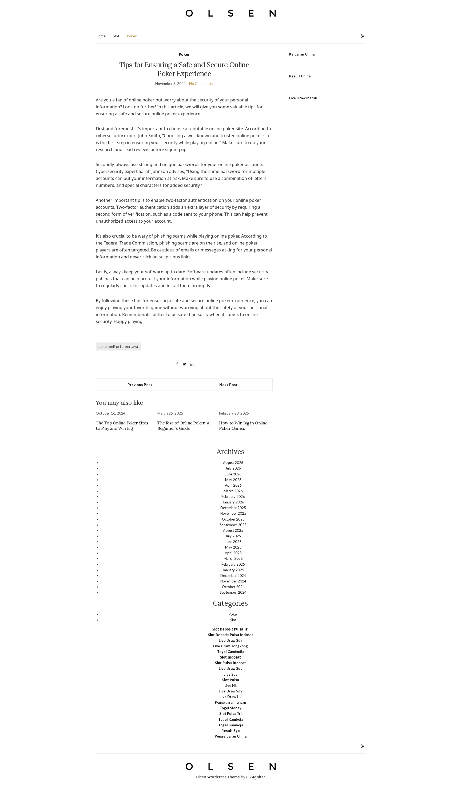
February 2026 (233, 496)
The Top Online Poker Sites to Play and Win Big (122, 425)
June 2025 (233, 541)
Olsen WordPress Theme (218, 776)
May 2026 (233, 480)
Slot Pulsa (230, 679)
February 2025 (233, 564)
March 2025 (233, 558)
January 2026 (233, 502)
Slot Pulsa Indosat (230, 662)
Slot (116, 36)
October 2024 (233, 587)
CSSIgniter (255, 776)
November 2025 (233, 513)
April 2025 (233, 553)
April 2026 (233, 485)
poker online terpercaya (118, 346)
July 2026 (233, 468)
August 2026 (233, 462)
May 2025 (233, 547)
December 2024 (233, 575)
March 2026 (233, 491)
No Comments (201, 83)
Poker (132, 36)
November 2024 (233, 581)
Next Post (228, 384)
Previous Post (140, 384)
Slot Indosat (230, 657)
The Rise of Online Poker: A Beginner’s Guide (183, 425)
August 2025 (233, 530)
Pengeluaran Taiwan (230, 702)
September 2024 (233, 592)
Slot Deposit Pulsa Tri (230, 629)
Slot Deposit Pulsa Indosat (230, 634)
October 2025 (233, 519)
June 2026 (233, 474)
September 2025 (233, 525)
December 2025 (233, 508)
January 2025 (233, 570)
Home (101, 36)
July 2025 (233, 536)
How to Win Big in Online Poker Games (243, 425)
